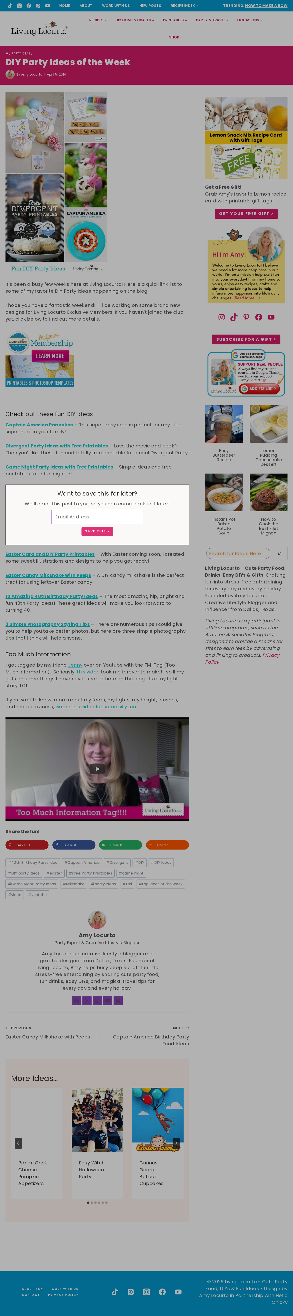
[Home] (6, 53)
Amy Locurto (31, 74)
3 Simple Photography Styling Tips (47, 624)
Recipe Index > (184, 5)
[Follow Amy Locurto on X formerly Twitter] (87, 1000)
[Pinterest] (38, 5)
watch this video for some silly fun (95, 706)
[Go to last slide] (18, 1143)
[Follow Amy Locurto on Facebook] (76, 1000)
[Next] (176, 1143)
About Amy (32, 1289)
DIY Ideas (161, 862)
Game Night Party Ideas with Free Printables (59, 467)
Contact (31, 1295)
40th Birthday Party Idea (33, 862)
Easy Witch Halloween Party (92, 1170)
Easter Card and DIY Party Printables (50, 554)
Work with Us (116, 5)
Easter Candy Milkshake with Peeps (48, 575)
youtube (37, 894)
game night (131, 873)
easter (54, 873)
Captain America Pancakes (39, 425)
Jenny (75, 665)
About (86, 5)
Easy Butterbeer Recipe (224, 455)
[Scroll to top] (279, 1295)
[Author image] (10, 74)
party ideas (103, 884)
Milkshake (73, 884)
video (14, 894)
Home (64, 5)
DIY (139, 862)
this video (88, 672)
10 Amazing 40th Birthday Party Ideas (51, 596)
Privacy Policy (63, 1295)
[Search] (279, 553)
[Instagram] (19, 5)
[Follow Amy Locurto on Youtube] (107, 1000)
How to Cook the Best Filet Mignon (268, 526)
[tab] (88, 1203)
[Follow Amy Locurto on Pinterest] (118, 1000)
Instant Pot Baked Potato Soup (223, 526)
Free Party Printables (90, 873)
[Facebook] (28, 5)
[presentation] (36, 1120)
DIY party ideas (24, 873)
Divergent (117, 862)
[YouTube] (47, 5)
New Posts (150, 5)
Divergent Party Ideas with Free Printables (56, 446)
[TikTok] (10, 5)
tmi (127, 884)
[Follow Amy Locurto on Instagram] (97, 1000)
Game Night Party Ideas (32, 884)
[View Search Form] (284, 29)
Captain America (82, 862)
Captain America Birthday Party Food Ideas (151, 1036)
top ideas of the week (161, 884)
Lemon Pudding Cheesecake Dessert (268, 457)
